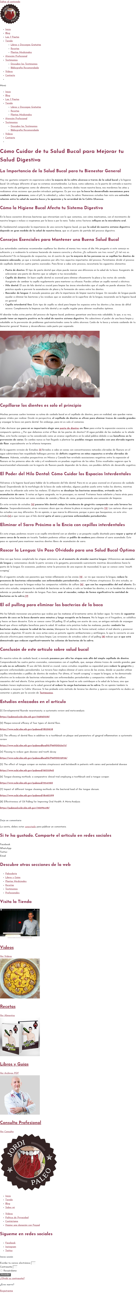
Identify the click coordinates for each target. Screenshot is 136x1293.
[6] (81, 584)
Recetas (15, 49)
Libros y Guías (14, 1064)
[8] (103, 637)
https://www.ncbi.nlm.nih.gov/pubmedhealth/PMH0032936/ (33, 758)
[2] (32, 504)
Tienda (9, 41)
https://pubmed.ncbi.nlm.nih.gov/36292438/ (25, 808)
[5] (80, 577)
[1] (40, 450)
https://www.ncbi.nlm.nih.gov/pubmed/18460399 (27, 796)
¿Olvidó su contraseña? (12, 1278)
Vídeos (9, 71)
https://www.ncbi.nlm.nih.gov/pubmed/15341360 (26, 783)
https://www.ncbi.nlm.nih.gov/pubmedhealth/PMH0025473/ (33, 746)
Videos (7, 948)
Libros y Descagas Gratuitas (26, 45)
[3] (105, 508)
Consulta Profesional (20, 1123)
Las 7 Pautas (12, 37)
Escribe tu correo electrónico (15, 1263)
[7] (26, 596)
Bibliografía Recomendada (25, 68)
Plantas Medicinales (21, 52)
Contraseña (6, 1267)
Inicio (8, 29)
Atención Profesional (16, 56)
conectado (30, 827)
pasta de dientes (69, 428)
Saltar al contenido (10, 2)
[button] (68, 86)
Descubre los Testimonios (24, 64)
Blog (7, 33)
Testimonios (11, 60)
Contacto (10, 75)
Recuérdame (10, 1271)
